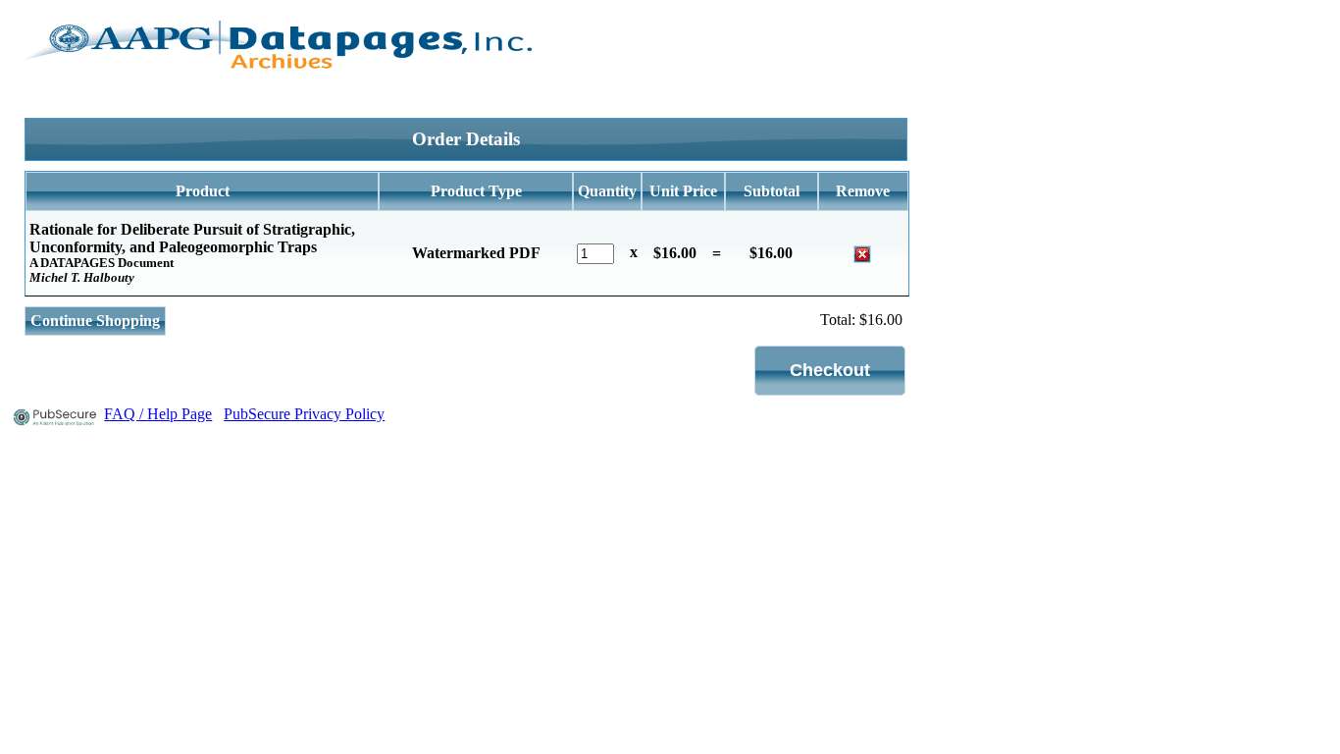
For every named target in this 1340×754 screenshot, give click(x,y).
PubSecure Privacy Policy (304, 413)
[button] (829, 371)
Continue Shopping (95, 320)
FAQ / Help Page (158, 413)
